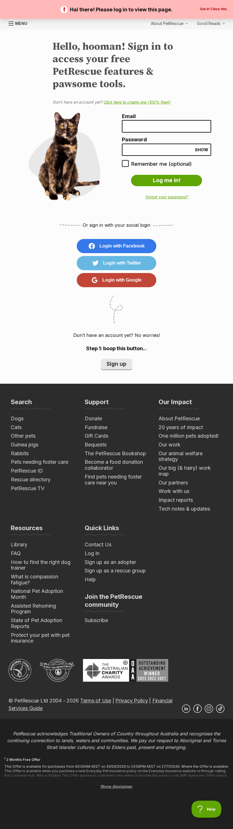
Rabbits (20, 453)
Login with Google (122, 280)
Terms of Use (95, 701)
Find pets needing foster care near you (113, 480)
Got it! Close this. (214, 9)
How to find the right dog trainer (40, 565)
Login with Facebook (122, 246)
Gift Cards (96, 436)
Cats (16, 427)
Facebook (197, 708)
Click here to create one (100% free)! (136, 102)
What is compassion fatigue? (34, 579)
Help (90, 579)
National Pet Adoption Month (37, 594)
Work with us (174, 491)
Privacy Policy (131, 701)
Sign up (116, 364)
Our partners (173, 483)
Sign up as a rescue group (115, 571)
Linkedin (186, 708)
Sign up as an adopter (110, 562)
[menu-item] (211, 23)
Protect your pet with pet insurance (40, 638)
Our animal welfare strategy (181, 456)
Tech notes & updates (184, 509)
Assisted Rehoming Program (33, 609)
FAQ (16, 553)
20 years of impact (181, 427)
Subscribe (96, 620)
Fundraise (96, 427)
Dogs (17, 418)
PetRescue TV (27, 488)
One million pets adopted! (189, 436)
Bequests (96, 445)
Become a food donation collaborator (114, 465)
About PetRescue (179, 418)
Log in (92, 553)
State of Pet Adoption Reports (36, 623)
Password (134, 139)
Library (19, 544)
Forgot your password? (166, 197)
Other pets (23, 436)
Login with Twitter (122, 263)
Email (129, 116)
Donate (93, 418)
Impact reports (176, 500)
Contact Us (98, 544)
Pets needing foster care (39, 462)
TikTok (220, 708)
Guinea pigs (24, 445)
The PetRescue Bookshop (115, 453)
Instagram (209, 708)
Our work (169, 445)
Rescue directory (31, 479)
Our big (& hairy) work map (185, 471)
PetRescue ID (27, 471)
